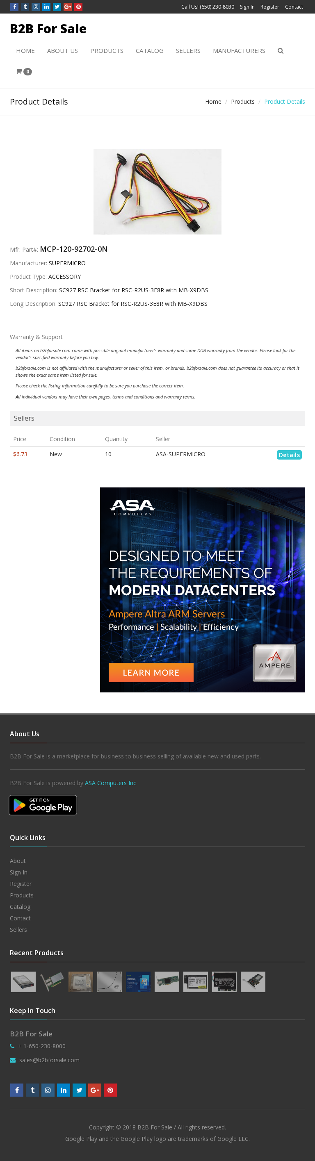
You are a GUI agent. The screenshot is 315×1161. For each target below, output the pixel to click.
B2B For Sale (48, 28)
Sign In (247, 6)
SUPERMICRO (67, 263)
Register (269, 6)
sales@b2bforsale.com (49, 1060)
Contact (294, 6)
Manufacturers (239, 50)
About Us (62, 50)
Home (25, 50)
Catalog (150, 50)
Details (289, 455)
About (18, 861)
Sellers (188, 50)
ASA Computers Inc (110, 783)
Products (106, 50)
